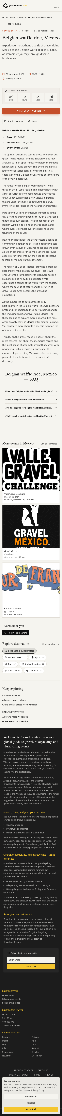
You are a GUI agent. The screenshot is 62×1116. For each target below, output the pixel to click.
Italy (12, 664)
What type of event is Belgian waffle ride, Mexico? (28, 415)
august (35, 1048)
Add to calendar (15, 121)
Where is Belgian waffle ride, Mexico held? (25, 399)
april (34, 1040)
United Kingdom (34, 664)
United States (16, 657)
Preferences (31, 1096)
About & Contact (23, 1070)
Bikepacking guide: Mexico (21, 650)
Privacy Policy (37, 1090)
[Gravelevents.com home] (16, 5)
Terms (36, 1074)
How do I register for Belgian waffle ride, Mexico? (28, 407)
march (5, 1040)
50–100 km (7, 1018)
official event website (13, 330)
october (36, 1052)
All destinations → (51, 644)
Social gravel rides (11, 1002)
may (4, 1044)
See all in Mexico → (50, 443)
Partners (43, 1070)
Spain (39, 657)
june (34, 1044)
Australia (14, 670)
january (6, 1037)
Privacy (49, 1074)
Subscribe (31, 966)
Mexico (22, 17)
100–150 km (8, 1021)
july (4, 1048)
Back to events (14, 23)
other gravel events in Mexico (18, 322)
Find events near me (17, 632)
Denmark (36, 670)
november (7, 1055)
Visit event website (29, 110)
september (7, 1052)
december (37, 1055)
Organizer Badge (19, 1074)
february (36, 1037)
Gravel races (8, 995)
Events (13, 17)
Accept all (31, 1109)
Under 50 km (8, 1014)
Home (5, 17)
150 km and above (11, 1025)
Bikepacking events (11, 999)
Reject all (31, 1102)
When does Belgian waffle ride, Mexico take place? (29, 391)
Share (34, 121)
